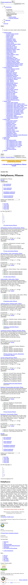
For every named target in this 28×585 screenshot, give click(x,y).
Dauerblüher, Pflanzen (11, 74)
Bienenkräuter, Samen (11, 124)
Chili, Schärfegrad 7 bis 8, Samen (14, 144)
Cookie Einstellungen (8, 550)
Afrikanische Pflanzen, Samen (13, 59)
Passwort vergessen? (14, 18)
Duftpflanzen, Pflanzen (11, 76)
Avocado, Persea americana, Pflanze (9, 357)
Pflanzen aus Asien (10, 94)
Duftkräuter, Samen (10, 125)
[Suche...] (17, 4)
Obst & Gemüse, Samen (11, 127)
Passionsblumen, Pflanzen (12, 89)
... (3, 220)
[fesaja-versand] (6, 2)
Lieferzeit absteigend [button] (8, 197)
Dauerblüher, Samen (11, 39)
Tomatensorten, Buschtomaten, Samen (15, 112)
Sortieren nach (4, 199)
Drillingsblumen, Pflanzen (12, 75)
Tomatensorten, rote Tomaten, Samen (14, 111)
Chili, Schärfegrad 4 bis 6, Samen (14, 142)
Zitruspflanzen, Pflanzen (11, 92)
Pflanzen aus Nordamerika (12, 97)
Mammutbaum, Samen (11, 48)
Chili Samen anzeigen (11, 140)
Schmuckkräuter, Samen (11, 128)
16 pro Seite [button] (6, 205)
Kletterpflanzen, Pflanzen (12, 83)
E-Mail (7, 11)
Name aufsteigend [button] (7, 188)
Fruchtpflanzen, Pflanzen (12, 79)
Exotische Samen (7, 32)
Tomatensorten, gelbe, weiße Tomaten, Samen (16, 105)
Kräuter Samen (6, 119)
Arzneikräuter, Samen (11, 122)
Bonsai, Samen (9, 37)
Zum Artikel (3, 240)
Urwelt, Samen (9, 55)
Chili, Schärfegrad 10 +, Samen (13, 146)
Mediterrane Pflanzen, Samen (13, 49)
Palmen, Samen (9, 53)
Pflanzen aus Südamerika (12, 98)
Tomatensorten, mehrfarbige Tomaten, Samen (16, 107)
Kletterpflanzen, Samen (11, 46)
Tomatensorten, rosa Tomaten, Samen (14, 110)
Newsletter (5, 558)
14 (4, 221)
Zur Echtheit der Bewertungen (10, 548)
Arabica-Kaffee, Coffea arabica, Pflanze (10, 279)
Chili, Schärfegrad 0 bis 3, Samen (14, 141)
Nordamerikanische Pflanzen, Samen (14, 63)
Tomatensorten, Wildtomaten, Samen (14, 116)
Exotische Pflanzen (7, 67)
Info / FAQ (5, 559)
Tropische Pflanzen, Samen (12, 54)
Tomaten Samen (7, 101)
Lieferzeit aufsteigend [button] (8, 195)
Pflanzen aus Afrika (10, 93)
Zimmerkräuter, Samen (11, 133)
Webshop (11, 582)
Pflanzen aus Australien (11, 96)
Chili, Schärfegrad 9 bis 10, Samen (14, 145)
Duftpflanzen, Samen (11, 40)
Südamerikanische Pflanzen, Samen (14, 64)
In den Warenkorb (4, 343)
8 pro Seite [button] (5, 203)
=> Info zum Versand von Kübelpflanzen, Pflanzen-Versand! (14, 165)
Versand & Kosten (7, 544)
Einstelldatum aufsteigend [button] (9, 192)
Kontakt (5, 556)
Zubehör (5, 150)
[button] (7, 7)
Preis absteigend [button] (7, 185)
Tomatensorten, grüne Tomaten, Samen (15, 106)
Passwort (8, 12)
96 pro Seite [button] (6, 208)
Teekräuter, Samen (10, 129)
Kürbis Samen (6, 137)
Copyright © (6, 560)
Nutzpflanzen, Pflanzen (11, 85)
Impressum (5, 541)
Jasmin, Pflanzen (10, 81)
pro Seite (3, 211)
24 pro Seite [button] (6, 206)
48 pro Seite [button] (6, 207)
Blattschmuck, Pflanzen (11, 72)
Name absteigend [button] (7, 189)
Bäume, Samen (9, 36)
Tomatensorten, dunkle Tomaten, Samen (15, 103)
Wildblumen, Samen (11, 57)
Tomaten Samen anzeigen (12, 102)
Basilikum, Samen (10, 123)
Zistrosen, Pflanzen (10, 90)
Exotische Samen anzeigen (12, 33)
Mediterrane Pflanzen (11, 84)
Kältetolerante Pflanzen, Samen (13, 44)
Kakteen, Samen (10, 42)
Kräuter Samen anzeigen (11, 120)
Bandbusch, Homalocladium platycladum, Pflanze (12, 387)
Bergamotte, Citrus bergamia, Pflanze (9, 414)
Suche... (23, 3)
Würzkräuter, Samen (11, 132)
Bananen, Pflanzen (10, 70)
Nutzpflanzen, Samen (11, 52)
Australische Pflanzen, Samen (13, 62)
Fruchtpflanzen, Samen (11, 41)
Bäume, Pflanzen (10, 71)
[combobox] (4, 181)
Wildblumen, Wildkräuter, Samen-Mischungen (16, 134)
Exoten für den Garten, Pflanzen (13, 77)
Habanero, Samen (10, 147)
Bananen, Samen (10, 35)
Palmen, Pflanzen (10, 88)
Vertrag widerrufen (23, 579)
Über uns (5, 555)
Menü (2, 26)
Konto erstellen (12, 17)
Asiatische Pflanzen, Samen (12, 61)
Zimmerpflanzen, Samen (11, 58)
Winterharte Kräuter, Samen (12, 131)
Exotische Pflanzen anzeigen (12, 68)
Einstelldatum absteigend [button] (9, 193)
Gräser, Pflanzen (10, 80)
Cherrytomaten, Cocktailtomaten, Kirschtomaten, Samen (13, 115)
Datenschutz (6, 547)
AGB (4, 543)
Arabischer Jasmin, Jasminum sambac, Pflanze (11, 303)
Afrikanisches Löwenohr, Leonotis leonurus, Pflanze (12, 227)
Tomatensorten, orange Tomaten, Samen (15, 109)
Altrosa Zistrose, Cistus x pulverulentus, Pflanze (11, 253)
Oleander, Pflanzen (10, 87)
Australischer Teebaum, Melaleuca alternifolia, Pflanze (13, 330)
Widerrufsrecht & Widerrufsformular (11, 545)
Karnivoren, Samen (10, 45)
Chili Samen (6, 138)
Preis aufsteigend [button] (7, 184)
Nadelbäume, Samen (11, 50)
